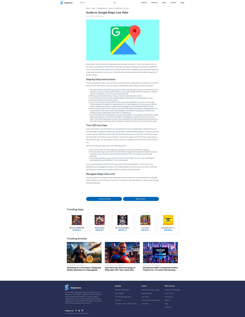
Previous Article (105, 199)
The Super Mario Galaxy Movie (150, 300)
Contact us (168, 307)
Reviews (154, 2)
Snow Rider (144, 304)
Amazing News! (102, 8)
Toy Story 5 (118, 300)
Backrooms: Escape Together (150, 290)
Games (173, 2)
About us (167, 300)
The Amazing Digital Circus (123, 297)
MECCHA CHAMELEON (122, 290)
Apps (164, 2)
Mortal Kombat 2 (146, 293)
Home (88, 8)
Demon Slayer (119, 293)
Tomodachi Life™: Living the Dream (126, 304)
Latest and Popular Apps (172, 290)
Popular (144, 2)
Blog (182, 2)
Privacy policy (169, 297)
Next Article (140, 199)
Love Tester (145, 297)
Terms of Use (169, 293)
